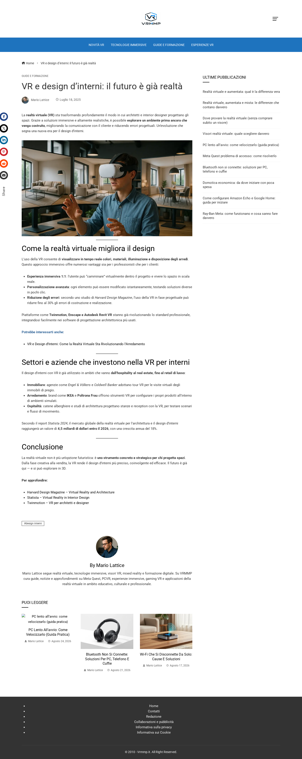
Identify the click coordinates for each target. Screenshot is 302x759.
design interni (34, 523)
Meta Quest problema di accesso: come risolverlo (240, 156)
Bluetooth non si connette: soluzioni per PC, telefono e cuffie (107, 659)
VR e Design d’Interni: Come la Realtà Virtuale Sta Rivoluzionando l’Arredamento (86, 344)
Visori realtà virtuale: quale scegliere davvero (236, 134)
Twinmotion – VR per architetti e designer (58, 503)
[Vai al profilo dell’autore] (107, 546)
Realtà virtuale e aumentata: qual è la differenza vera (241, 92)
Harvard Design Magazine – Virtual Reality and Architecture (71, 492)
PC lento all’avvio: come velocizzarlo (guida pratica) (48, 632)
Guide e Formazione (35, 76)
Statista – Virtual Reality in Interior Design (58, 498)
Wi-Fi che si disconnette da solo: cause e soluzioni (166, 656)
